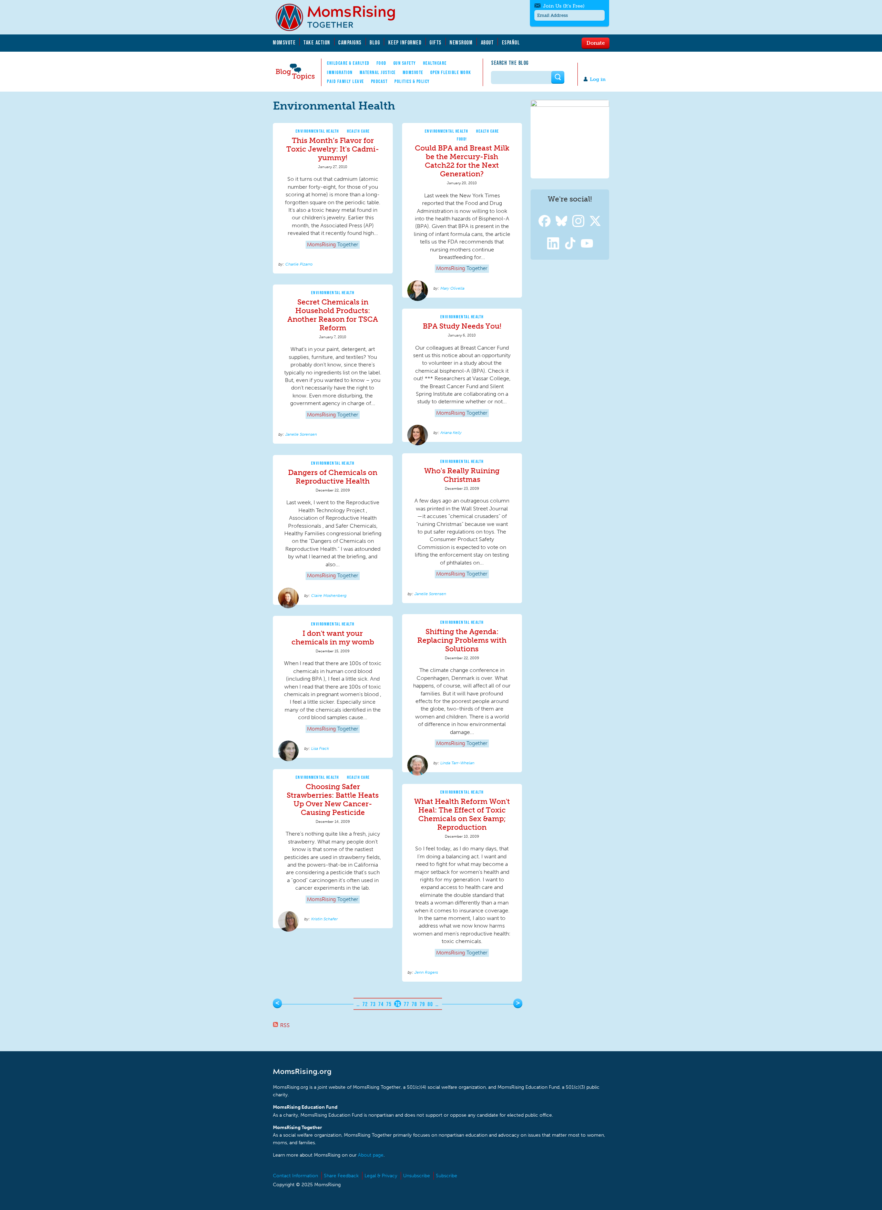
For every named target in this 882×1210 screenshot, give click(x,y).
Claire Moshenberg (329, 595)
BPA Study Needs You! (462, 326)
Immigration (340, 72)
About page (370, 1155)
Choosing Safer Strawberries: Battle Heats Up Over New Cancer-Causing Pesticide (333, 799)
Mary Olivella (452, 288)
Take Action (317, 42)
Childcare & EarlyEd (348, 63)
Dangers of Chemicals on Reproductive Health (332, 476)
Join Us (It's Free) (563, 6)
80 (430, 1004)
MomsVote (284, 42)
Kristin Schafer (324, 919)
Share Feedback (341, 1176)
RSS (285, 1025)
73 (373, 1004)
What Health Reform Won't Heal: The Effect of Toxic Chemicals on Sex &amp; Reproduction (462, 814)
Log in (598, 79)
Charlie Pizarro (298, 264)
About (487, 42)
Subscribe (446, 1176)
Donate (595, 43)
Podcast (379, 81)
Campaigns (350, 42)
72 (365, 1004)
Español (511, 42)
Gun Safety (404, 63)
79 (422, 1004)
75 (388, 1004)
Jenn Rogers (426, 972)
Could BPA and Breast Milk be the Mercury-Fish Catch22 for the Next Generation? (462, 161)
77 (406, 1004)
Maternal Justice (378, 72)
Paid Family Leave (345, 81)
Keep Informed (405, 42)
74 (380, 1004)
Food (382, 63)
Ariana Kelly (451, 432)
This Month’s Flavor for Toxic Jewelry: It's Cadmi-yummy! (332, 149)
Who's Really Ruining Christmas (462, 475)
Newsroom (461, 42)
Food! (462, 139)
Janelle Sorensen (301, 434)
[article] (333, 198)
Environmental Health (317, 131)
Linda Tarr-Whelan (457, 763)
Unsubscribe (416, 1176)
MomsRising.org (340, 17)
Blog (375, 42)
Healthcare (435, 63)
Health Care (358, 131)
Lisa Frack (320, 748)
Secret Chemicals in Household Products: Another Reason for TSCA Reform (332, 315)
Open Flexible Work (450, 72)
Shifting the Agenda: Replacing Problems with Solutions (461, 640)
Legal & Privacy (381, 1176)
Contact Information (295, 1176)
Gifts (436, 42)
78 (414, 1004)
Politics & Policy (412, 81)
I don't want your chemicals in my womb (332, 637)
